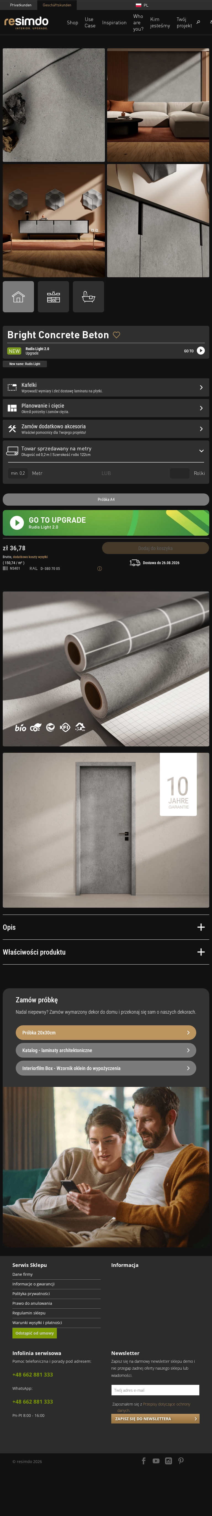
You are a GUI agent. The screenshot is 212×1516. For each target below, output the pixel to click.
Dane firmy (22, 1274)
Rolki (198, 473)
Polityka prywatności (31, 1293)
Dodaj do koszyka (155, 548)
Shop (72, 22)
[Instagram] (168, 1461)
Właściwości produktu (34, 952)
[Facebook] (143, 1461)
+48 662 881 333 (32, 1374)
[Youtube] (156, 1461)
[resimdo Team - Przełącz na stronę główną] (34, 23)
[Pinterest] (180, 1461)
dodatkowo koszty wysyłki (30, 557)
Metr (37, 473)
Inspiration (114, 22)
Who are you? (138, 22)
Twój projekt (184, 22)
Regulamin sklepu (29, 1313)
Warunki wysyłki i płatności (37, 1322)
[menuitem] (56, 1275)
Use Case (90, 22)
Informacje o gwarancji (33, 1284)
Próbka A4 (106, 499)
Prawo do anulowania (32, 1303)
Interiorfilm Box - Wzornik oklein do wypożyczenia (71, 1068)
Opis (9, 927)
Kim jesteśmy (160, 22)
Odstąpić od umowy (34, 1333)
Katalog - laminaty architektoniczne (57, 1050)
